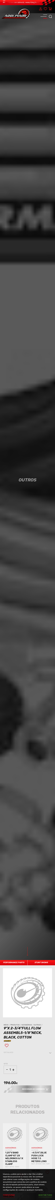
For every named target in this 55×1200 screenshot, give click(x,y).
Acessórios (28, 1025)
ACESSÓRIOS (11, 1148)
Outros (38, 1025)
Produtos (16, 1025)
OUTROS (8, 1150)
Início (7, 1025)
